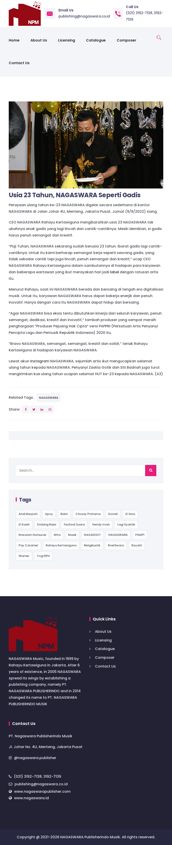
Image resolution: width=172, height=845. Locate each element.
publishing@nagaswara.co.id (84, 16)
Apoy (49, 514)
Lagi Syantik (126, 524)
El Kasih (24, 524)
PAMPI (139, 535)
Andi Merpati (28, 514)
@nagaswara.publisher (35, 757)
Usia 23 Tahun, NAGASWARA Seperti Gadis (75, 195)
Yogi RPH (43, 556)
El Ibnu (130, 514)
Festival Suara (74, 524)
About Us (38, 40)
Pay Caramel (28, 545)
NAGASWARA (48, 398)
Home (14, 40)
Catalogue (96, 40)
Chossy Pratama (88, 514)
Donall (113, 514)
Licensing (66, 40)
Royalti (136, 545)
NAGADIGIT (92, 535)
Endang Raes (46, 524)
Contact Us (19, 63)
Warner (24, 556)
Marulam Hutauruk (32, 535)
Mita (57, 535)
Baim (64, 514)
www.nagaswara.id (31, 798)
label (114, 272)
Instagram (39, 361)
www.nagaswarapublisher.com (42, 791)
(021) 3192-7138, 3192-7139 (37, 776)
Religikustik (92, 545)
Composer (126, 40)
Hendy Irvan (101, 524)
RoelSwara (116, 545)
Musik (72, 535)
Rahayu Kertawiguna (61, 545)
